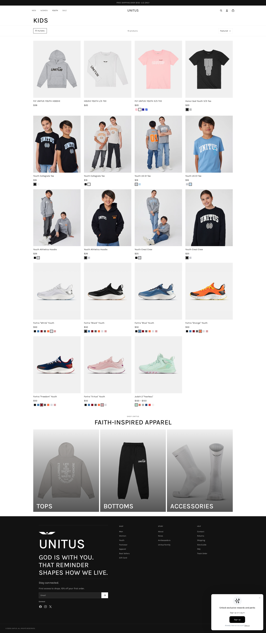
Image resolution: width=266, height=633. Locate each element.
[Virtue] (55, 331)
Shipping (201, 540)
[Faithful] (143, 405)
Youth (121, 540)
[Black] (35, 184)
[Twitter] (50, 606)
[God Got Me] (146, 405)
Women (122, 536)
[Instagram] (45, 606)
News (160, 536)
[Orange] (48, 331)
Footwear (123, 545)
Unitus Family (164, 545)
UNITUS (14, 628)
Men (121, 531)
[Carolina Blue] (140, 184)
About (160, 531)
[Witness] (153, 405)
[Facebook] (40, 606)
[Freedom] (41, 331)
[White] (51, 331)
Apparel (122, 549)
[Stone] (38, 184)
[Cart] (233, 10)
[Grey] (136, 184)
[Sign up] (104, 595)
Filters (41, 31)
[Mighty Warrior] (150, 405)
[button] (225, 31)
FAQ (198, 549)
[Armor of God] (140, 405)
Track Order (202, 553)
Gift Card (123, 558)
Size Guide (201, 545)
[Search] (221, 10)
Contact (200, 531)
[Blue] (38, 331)
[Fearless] (136, 405)
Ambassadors (164, 540)
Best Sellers (124, 553)
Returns (200, 536)
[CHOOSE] (76, 93)
